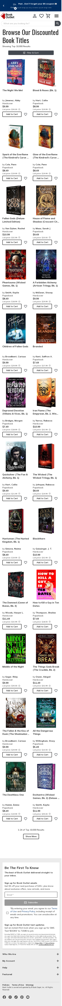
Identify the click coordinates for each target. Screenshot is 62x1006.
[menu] (56, 15)
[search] (58, 23)
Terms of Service (49, 943)
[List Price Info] (19, 109)
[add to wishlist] (25, 114)
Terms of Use (18, 985)
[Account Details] (34, 16)
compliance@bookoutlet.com (46, 944)
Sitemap (30, 985)
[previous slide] (3, 5)
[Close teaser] (15, 8)
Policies (6, 985)
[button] (37, 3)
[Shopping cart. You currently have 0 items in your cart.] (48, 16)
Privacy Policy (39, 943)
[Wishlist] (41, 16)
